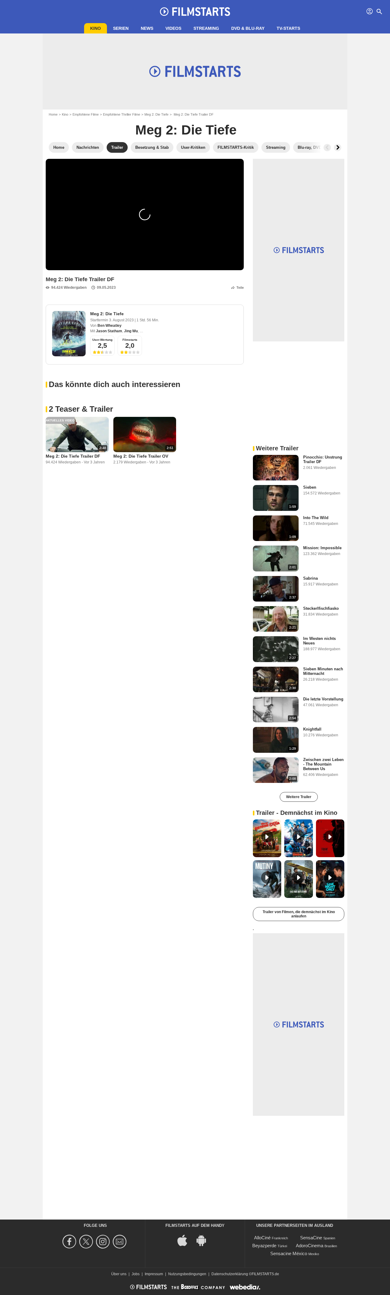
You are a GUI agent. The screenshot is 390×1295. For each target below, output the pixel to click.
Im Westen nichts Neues (319, 640)
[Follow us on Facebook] (70, 1241)
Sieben (309, 487)
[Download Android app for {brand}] (204, 1240)
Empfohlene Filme (86, 114)
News (147, 28)
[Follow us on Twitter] (87, 1241)
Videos (173, 28)
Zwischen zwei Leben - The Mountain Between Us (323, 764)
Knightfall (312, 729)
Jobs (136, 1274)
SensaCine (311, 1237)
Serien (121, 28)
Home (53, 114)
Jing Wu (131, 331)
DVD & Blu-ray (247, 28)
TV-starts (288, 28)
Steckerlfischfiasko (321, 608)
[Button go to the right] (337, 147)
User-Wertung (102, 339)
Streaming (206, 28)
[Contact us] (120, 1241)
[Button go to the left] (327, 147)
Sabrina (310, 578)
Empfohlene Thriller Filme (121, 114)
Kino (95, 28)
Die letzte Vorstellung (323, 699)
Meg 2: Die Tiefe (156, 114)
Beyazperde (264, 1245)
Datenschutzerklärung (229, 1274)
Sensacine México (288, 1253)
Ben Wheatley (110, 325)
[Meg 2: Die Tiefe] (69, 333)
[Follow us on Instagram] (104, 1241)
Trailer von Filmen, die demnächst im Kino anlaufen (299, 914)
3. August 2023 (122, 320)
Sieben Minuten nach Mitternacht (323, 671)
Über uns (118, 1274)
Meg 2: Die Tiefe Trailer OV (140, 456)
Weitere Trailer (298, 797)
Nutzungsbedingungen (187, 1274)
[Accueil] (195, 11)
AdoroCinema (309, 1245)
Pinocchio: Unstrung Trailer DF (322, 459)
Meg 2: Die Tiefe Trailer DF (73, 456)
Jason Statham (109, 331)
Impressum (154, 1274)
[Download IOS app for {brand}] (185, 1240)
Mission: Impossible (322, 548)
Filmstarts (129, 339)
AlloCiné (262, 1237)
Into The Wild (315, 517)
